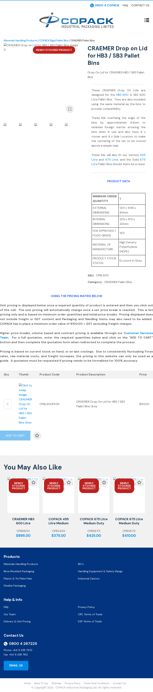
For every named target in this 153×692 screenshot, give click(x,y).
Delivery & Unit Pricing (17, 621)
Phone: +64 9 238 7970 (18, 650)
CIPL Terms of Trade (90, 614)
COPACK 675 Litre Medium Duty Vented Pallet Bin (129, 523)
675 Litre (111, 160)
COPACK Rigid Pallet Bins (53, 40)
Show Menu (6, 20)
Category (95, 282)
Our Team (10, 614)
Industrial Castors (89, 578)
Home (27, 683)
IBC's (81, 564)
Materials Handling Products (20, 40)
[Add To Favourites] (37, 436)
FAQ (6, 607)
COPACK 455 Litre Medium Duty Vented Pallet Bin (59, 525)
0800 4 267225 (23, 643)
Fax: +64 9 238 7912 (16, 654)
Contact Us (140, 5)
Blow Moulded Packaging (19, 571)
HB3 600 (122, 95)
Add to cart (15, 435)
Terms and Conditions (96, 683)
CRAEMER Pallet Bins (83, 40)
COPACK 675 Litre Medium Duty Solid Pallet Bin (94, 523)
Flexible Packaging (15, 585)
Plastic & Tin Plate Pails (18, 578)
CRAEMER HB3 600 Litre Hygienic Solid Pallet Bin (23, 525)
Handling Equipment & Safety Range (100, 571)
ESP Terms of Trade (90, 621)
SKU (90, 275)
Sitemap (56, 683)
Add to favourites (33, 482)
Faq (125, 5)
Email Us (16, 665)
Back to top (41, 683)
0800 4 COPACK (107, 5)
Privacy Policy (87, 607)
